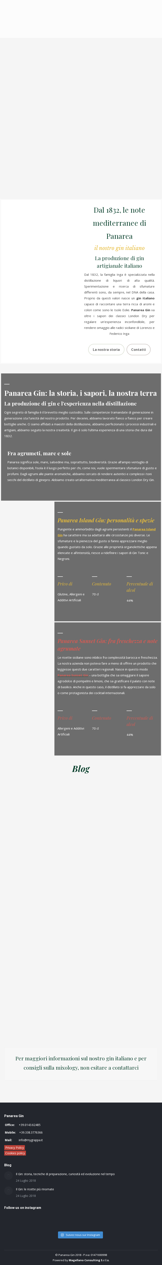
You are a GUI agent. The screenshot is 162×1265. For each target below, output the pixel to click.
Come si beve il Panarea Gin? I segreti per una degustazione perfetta (49, 1018)
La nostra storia (106, 349)
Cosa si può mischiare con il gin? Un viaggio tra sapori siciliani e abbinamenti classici (53, 927)
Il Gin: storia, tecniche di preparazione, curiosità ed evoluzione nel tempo (65, 1174)
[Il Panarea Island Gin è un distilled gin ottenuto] (41, 1226)
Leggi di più (47, 857)
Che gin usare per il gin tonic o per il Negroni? (107, 918)
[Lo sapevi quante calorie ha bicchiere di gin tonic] (118, 1215)
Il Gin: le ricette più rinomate (35, 1189)
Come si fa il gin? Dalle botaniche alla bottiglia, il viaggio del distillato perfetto (105, 1018)
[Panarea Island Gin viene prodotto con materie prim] (118, 1221)
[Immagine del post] (8, 1175)
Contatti (138, 349)
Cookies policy (15, 1153)
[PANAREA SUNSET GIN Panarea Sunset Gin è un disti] (41, 1221)
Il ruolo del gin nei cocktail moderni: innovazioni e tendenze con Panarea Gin (52, 836)
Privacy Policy (14, 1148)
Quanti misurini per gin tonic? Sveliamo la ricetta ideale (106, 833)
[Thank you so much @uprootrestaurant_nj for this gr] (41, 1215)
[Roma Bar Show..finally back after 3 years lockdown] (118, 1226)
